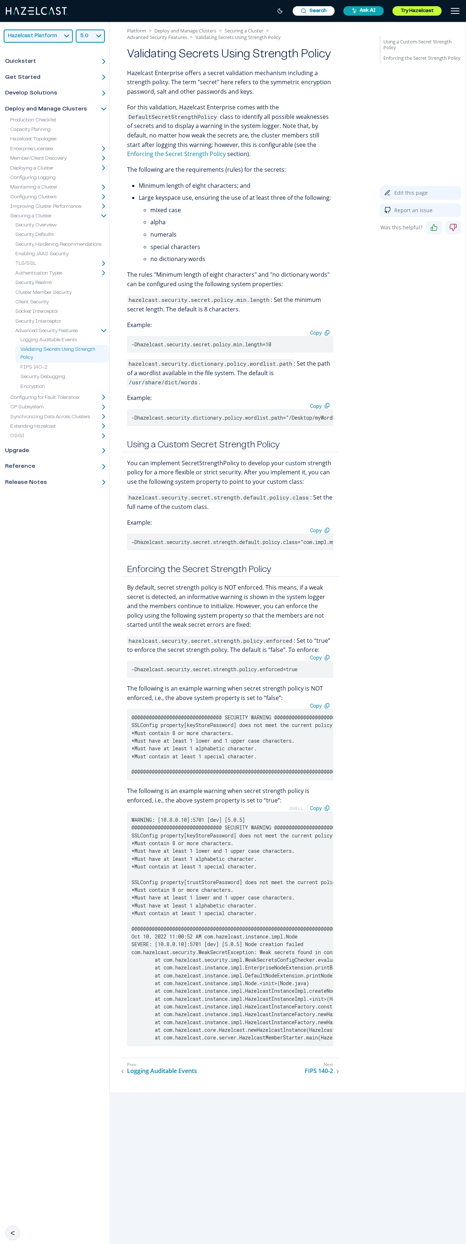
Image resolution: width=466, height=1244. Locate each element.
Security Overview (36, 225)
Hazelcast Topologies (33, 139)
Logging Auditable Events (48, 340)
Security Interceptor (38, 321)
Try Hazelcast (417, 11)
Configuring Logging (33, 178)
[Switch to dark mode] (280, 11)
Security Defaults (34, 235)
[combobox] (313, 11)
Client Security (32, 302)
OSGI (17, 436)
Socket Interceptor (36, 312)
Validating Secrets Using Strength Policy (238, 37)
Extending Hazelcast (33, 426)
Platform (136, 30)
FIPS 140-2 (34, 367)
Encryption (32, 387)
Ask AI (368, 10)
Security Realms (33, 283)
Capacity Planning (30, 130)
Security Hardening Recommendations (58, 244)
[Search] (313, 11)
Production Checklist (33, 120)
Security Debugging (42, 377)
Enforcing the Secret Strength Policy (176, 154)
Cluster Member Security (43, 293)
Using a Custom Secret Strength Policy (417, 44)
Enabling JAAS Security (41, 254)
